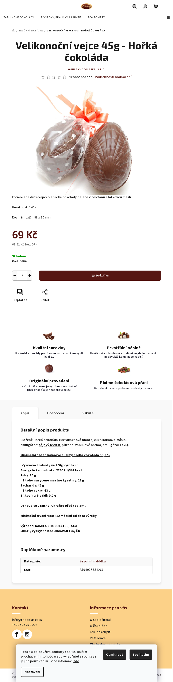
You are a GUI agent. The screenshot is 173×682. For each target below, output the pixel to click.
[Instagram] (27, 634)
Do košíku (102, 276)
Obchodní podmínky (105, 644)
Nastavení (32, 672)
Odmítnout (114, 654)
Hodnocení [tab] (55, 413)
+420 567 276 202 (24, 625)
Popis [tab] (25, 413)
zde (76, 661)
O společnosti (100, 619)
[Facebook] (17, 634)
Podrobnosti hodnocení (113, 77)
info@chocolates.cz (27, 619)
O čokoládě (98, 626)
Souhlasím (141, 654)
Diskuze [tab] (88, 413)
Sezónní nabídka (93, 561)
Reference (98, 638)
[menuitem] (18, 17)
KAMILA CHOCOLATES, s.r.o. (87, 69)
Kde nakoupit (100, 632)
